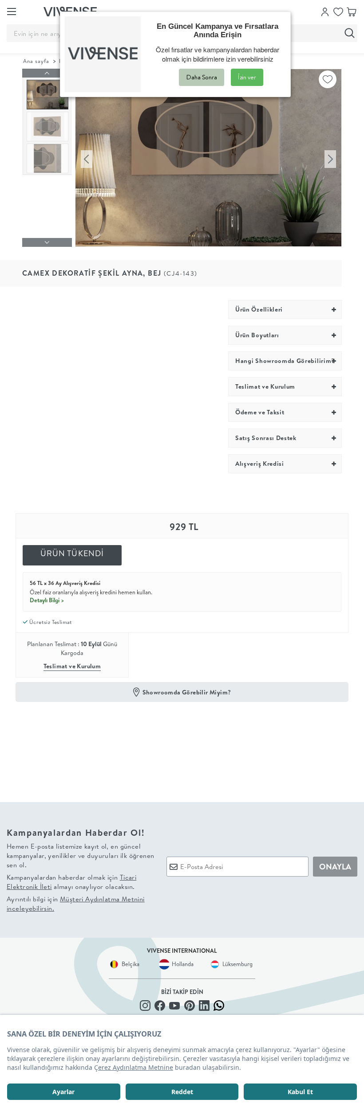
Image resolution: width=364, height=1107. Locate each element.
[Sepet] (351, 11)
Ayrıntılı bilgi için (76, 903)
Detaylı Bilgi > (47, 600)
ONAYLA (335, 866)
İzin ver (247, 77)
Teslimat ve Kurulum (72, 666)
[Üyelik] (325, 11)
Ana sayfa (36, 61)
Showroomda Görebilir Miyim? (186, 692)
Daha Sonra (201, 77)
